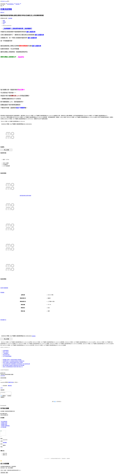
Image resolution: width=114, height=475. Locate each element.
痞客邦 (9, 382)
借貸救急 (34, 336)
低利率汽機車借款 (4, 287)
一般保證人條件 (3, 424)
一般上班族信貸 (3, 421)
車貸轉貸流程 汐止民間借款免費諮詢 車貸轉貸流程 (13, 361)
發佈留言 (2, 397)
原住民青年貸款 (6, 354)
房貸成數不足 (3, 319)
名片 (4, 23)
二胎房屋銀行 (6, 353)
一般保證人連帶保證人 (5, 425)
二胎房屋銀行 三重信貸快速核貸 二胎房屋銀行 (17, 28)
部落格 (4, 22)
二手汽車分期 (3, 427)
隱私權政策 (64, 458)
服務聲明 (68, 458)
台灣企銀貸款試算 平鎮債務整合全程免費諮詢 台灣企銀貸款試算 (16, 363)
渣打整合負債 (22, 195)
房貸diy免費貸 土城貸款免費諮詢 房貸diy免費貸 (13, 362)
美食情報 (10, 18)
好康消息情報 (6, 9)
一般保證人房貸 (3, 422)
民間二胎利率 (6, 352)
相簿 (4, 20)
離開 (7, 472)
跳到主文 (2, 12)
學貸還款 (2, 292)
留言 (12, 382)
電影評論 (10, 385)
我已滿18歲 (3, 472)
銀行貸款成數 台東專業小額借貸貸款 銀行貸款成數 (13, 365)
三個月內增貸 (28, 195)
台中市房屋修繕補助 (7, 356)
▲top (1, 387)
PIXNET (48, 458)
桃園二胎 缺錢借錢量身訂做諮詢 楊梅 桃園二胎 (13, 366)
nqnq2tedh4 (2, 375)
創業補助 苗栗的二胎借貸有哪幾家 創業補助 (12, 359)
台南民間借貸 (6, 350)
